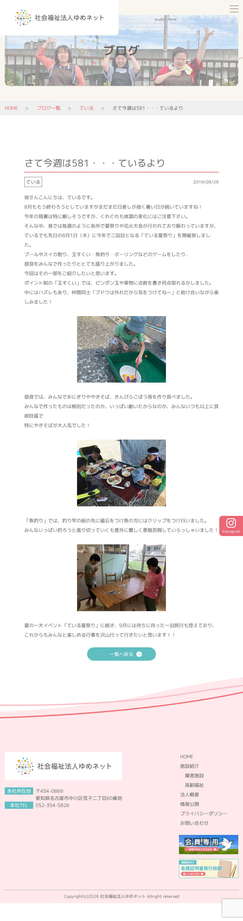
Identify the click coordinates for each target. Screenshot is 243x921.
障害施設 (194, 775)
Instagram (231, 531)
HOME (11, 108)
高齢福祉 (194, 785)
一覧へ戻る (121, 654)
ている (33, 182)
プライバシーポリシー (204, 813)
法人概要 (189, 794)
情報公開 (189, 804)
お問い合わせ (194, 823)
